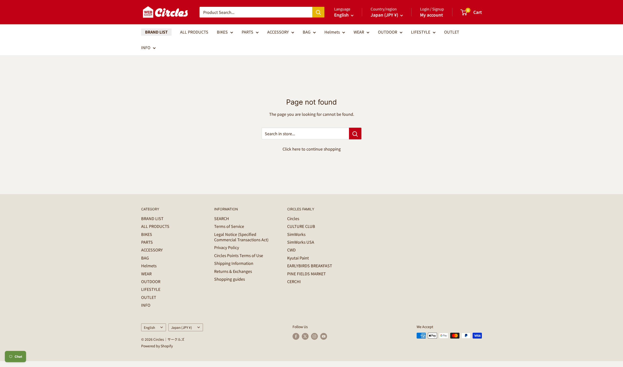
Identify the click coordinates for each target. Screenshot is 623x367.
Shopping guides (229, 279)
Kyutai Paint (298, 258)
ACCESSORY (278, 32)
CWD (291, 250)
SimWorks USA (300, 242)
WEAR (359, 32)
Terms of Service (229, 226)
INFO (145, 47)
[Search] (318, 12)
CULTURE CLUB (301, 226)
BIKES (222, 32)
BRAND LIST (156, 32)
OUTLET (451, 32)
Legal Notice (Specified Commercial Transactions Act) (241, 236)
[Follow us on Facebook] (296, 336)
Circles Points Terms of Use (238, 255)
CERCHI (294, 281)
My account (431, 15)
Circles (293, 218)
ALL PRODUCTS (194, 32)
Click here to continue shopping (312, 149)
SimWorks (296, 234)
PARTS (247, 32)
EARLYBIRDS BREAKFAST (309, 266)
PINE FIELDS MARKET (306, 274)
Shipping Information (233, 263)
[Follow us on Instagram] (314, 336)
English (149, 327)
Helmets (332, 32)
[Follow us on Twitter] (305, 336)
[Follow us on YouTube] (323, 336)
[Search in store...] (355, 133)
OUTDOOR (387, 32)
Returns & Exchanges (233, 271)
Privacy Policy (226, 247)
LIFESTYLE (420, 32)
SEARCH (221, 218)
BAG (307, 32)
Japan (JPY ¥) (181, 327)
